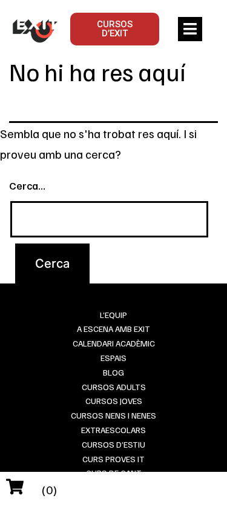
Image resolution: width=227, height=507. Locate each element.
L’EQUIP (113, 315)
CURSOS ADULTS (114, 387)
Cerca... (27, 185)
